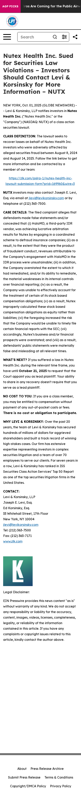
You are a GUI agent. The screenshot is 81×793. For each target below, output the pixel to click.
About (22, 769)
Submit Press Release (24, 777)
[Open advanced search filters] (64, 36)
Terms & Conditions (58, 777)
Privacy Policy (60, 786)
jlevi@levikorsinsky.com (46, 198)
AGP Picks (10, 6)
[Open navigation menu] (7, 37)
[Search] (55, 36)
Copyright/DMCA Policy (28, 786)
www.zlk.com (12, 541)
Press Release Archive (47, 769)
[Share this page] (75, 37)
